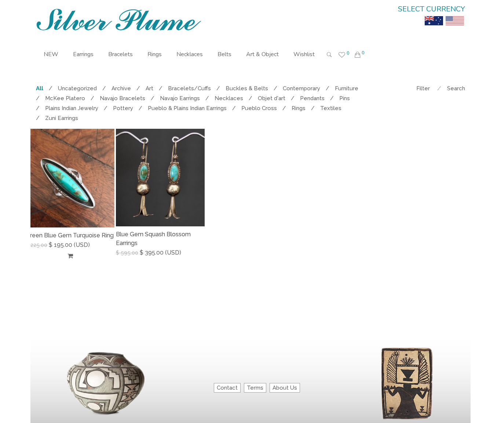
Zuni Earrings (61, 118)
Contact (227, 387)
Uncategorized (77, 88)
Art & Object (262, 54)
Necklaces (189, 54)
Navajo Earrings (180, 98)
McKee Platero (65, 98)
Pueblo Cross (259, 108)
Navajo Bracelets (122, 98)
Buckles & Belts (247, 88)
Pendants (312, 98)
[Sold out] (70, 256)
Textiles (330, 108)
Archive (121, 88)
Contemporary (301, 88)
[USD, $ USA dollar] (455, 15)
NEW (51, 54)
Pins (344, 98)
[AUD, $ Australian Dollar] (434, 15)
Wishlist (304, 54)
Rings (154, 54)
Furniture (346, 88)
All (39, 88)
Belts (224, 54)
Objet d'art (271, 98)
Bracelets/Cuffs (189, 88)
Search (456, 88)
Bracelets (120, 54)
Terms (255, 387)
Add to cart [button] (134, 252)
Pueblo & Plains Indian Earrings (187, 108)
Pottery (123, 108)
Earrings (83, 54)
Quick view (111, 256)
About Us (285, 387)
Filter (423, 88)
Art (149, 88)
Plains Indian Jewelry (71, 108)
